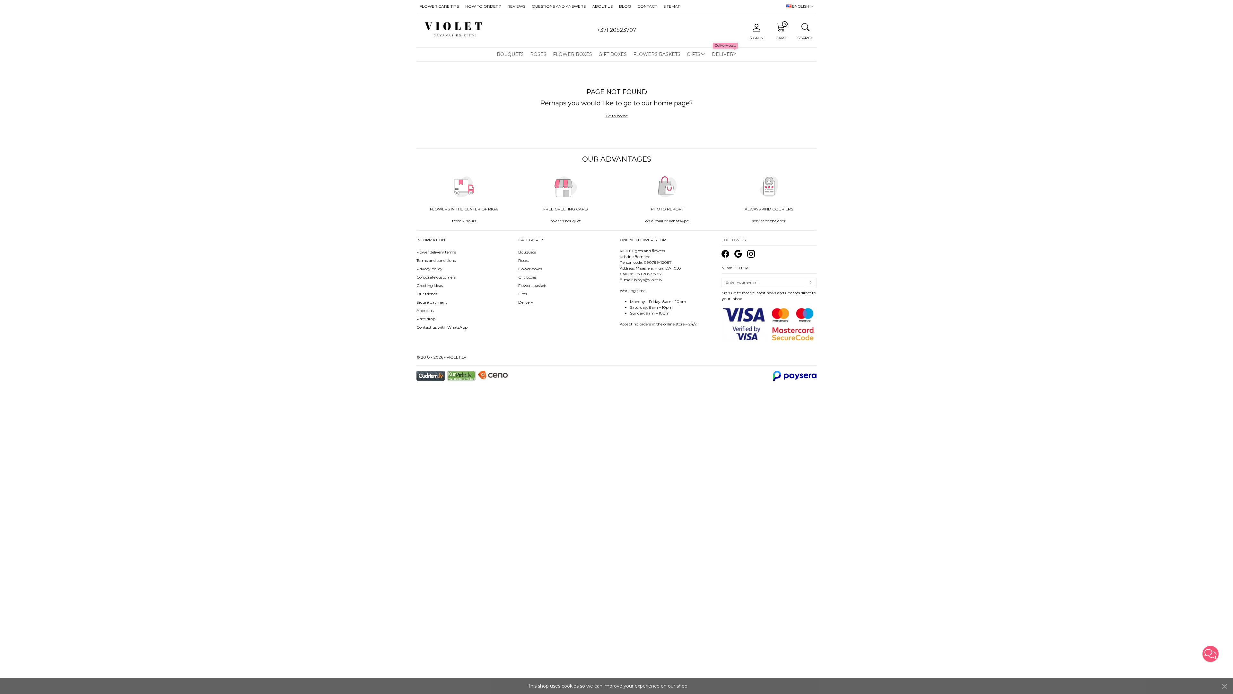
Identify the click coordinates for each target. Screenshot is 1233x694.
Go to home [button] (617, 115)
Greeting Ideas (429, 285)
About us (602, 6)
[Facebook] (725, 254)
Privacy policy (429, 268)
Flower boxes (572, 54)
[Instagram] (751, 254)
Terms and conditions (436, 260)
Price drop (425, 318)
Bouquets (510, 54)
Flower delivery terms (436, 252)
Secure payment (431, 302)
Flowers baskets (656, 54)
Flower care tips (439, 6)
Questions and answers (559, 6)
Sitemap (672, 6)
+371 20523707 (648, 273)
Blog (625, 6)
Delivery (724, 54)
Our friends (426, 293)
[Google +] (738, 254)
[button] (1210, 654)
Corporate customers (436, 277)
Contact (647, 6)
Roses (538, 54)
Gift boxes (613, 54)
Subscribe (810, 282)
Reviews (516, 6)
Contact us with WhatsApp (442, 327)
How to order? (483, 6)
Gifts (693, 54)
